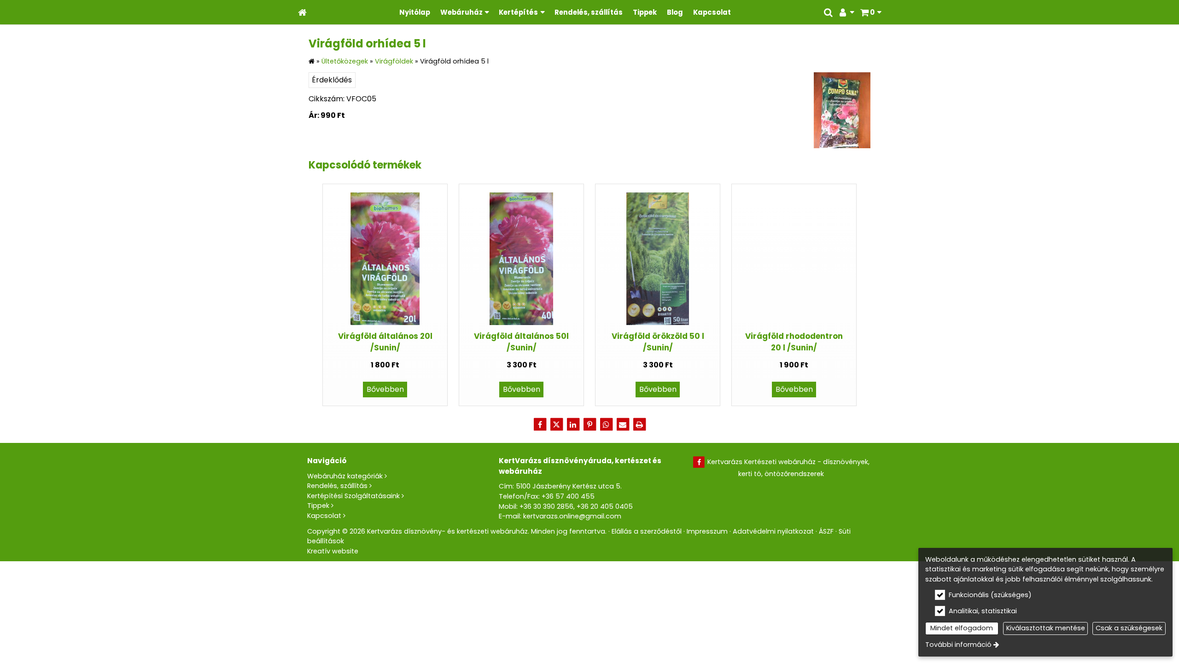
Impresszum (707, 531)
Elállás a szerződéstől (647, 531)
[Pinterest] (589, 424)
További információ (958, 644)
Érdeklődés (332, 80)
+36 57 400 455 (568, 496)
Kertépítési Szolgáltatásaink (353, 495)
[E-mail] (622, 424)
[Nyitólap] (302, 12)
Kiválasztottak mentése (1045, 628)
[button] (870, 12)
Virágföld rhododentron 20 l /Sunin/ (794, 342)
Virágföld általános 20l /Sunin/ (385, 342)
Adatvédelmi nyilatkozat (773, 531)
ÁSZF (826, 531)
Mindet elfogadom (961, 628)
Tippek (318, 505)
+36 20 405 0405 (605, 506)
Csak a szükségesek (1129, 628)
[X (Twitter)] (556, 424)
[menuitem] (302, 12)
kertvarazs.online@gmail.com (572, 516)
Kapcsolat (324, 515)
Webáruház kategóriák (345, 476)
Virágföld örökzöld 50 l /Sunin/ (658, 342)
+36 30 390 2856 (546, 506)
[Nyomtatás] (639, 424)
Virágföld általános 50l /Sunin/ (521, 342)
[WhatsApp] (606, 424)
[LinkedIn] (573, 424)
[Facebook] (539, 424)
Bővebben (385, 389)
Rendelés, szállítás (337, 485)
